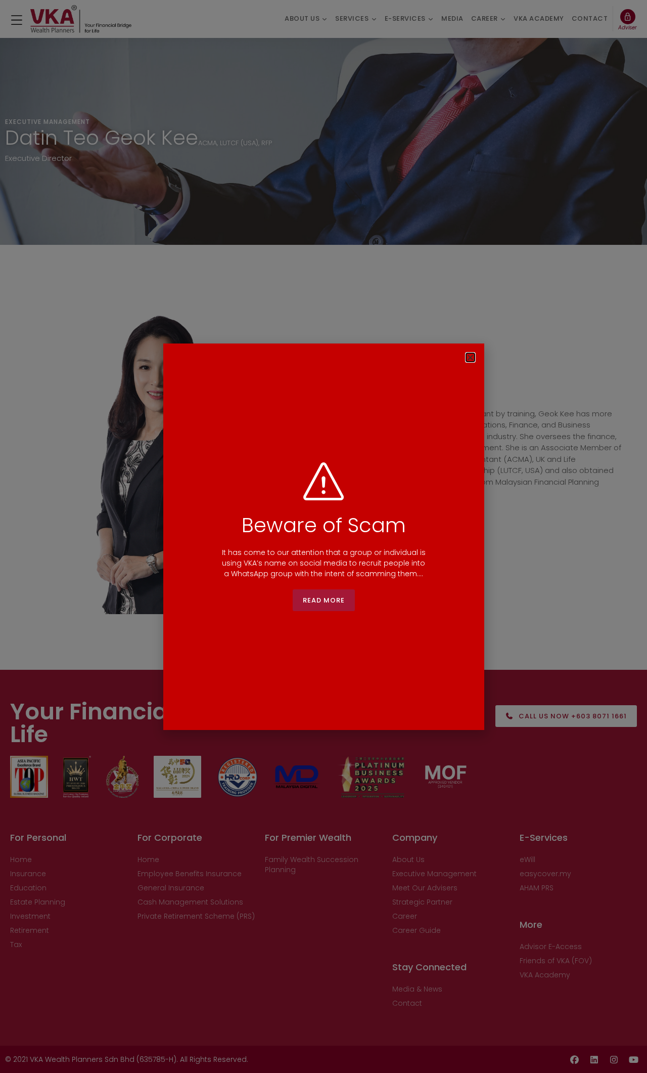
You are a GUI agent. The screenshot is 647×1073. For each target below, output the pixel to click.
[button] (470, 357)
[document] (323, 536)
